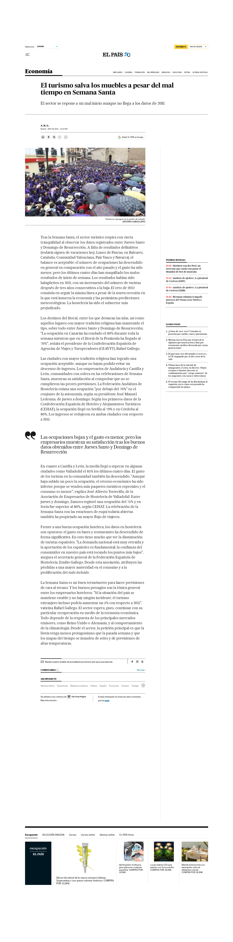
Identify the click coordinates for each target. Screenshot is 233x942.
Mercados (117, 72)
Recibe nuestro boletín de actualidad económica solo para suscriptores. (79, 662)
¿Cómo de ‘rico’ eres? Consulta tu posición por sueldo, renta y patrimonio (187, 332)
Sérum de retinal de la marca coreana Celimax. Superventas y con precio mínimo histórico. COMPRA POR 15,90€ (85, 880)
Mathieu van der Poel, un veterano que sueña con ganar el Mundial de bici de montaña (183, 268)
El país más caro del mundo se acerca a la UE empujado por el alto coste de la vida (187, 356)
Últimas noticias (175, 260)
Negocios (166, 72)
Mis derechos (153, 72)
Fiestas (93, 685)
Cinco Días (177, 72)
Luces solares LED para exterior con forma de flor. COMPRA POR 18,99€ (162, 867)
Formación (140, 72)
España (103, 685)
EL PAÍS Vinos (127, 834)
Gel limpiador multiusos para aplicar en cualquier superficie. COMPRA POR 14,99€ (131, 869)
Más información (48, 700)
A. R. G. (45, 125)
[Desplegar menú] (27, 54)
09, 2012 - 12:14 (58, 129)
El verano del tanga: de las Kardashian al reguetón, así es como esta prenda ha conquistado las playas (187, 384)
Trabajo (135, 685)
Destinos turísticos (79, 685)
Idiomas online (107, 834)
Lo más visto (173, 324)
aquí (107, 700)
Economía (39, 71)
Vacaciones (62, 685)
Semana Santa (47, 685)
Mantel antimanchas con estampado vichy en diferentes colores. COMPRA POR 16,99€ (193, 869)
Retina (187, 72)
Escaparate (31, 834)
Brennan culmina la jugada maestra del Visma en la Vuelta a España (184, 299)
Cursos (72, 834)
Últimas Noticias (200, 72)
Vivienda (128, 72)
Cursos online (88, 834)
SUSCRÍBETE (181, 47)
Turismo (125, 685)
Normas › (141, 670)
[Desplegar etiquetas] (143, 685)
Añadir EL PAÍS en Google (132, 137)
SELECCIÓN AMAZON (53, 834)
